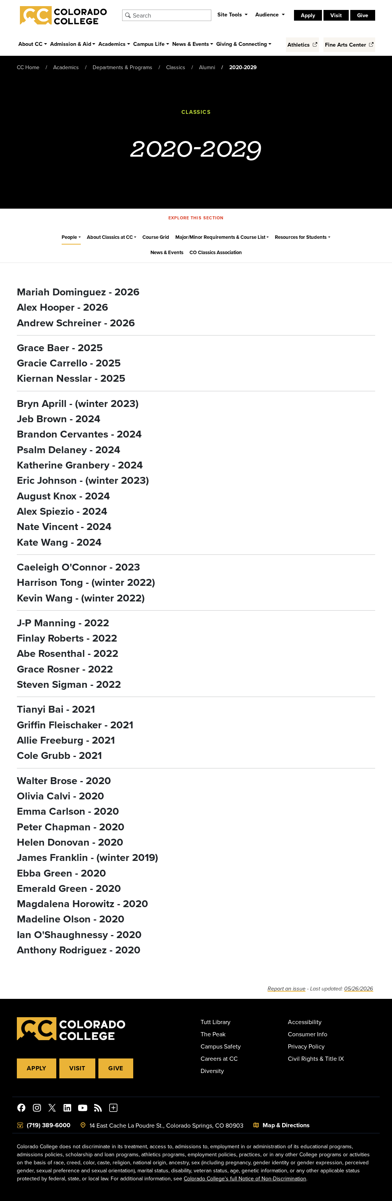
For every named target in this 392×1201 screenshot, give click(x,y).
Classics (175, 67)
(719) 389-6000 (48, 1125)
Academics (66, 67)
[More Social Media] (113, 1109)
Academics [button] (112, 44)
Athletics (299, 45)
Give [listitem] (362, 15)
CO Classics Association (215, 252)
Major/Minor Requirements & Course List (220, 237)
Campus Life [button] (149, 44)
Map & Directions (286, 1125)
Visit (77, 1068)
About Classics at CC (110, 237)
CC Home (28, 67)
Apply (36, 1068)
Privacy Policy (306, 1046)
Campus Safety (221, 1046)
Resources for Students (301, 237)
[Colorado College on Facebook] (21, 1109)
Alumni (207, 67)
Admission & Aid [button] (70, 44)
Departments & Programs (122, 67)
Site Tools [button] (230, 14)
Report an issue (286, 988)
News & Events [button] (190, 44)
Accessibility (305, 1022)
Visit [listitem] (336, 15)
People (69, 237)
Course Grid (155, 237)
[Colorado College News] (98, 1109)
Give (115, 1068)
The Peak (213, 1034)
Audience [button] (267, 14)
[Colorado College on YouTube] (82, 1109)
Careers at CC (219, 1058)
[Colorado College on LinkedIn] (67, 1109)
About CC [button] (30, 44)
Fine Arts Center (346, 45)
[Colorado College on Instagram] (36, 1109)
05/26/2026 (358, 988)
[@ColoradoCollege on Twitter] (52, 1109)
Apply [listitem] (308, 15)
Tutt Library (215, 1022)
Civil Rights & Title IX (316, 1058)
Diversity (212, 1070)
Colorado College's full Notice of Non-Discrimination (245, 1178)
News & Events (166, 252)
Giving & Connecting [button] (241, 44)
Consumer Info (307, 1034)
